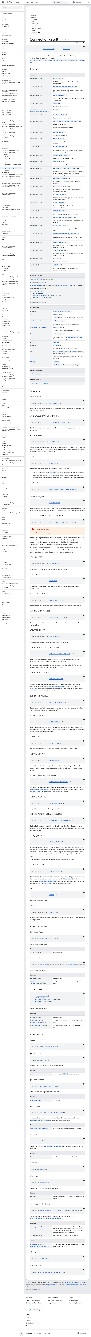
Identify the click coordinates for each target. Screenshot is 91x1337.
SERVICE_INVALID (58, 203)
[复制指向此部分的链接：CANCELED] (41, 457)
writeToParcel (57, 365)
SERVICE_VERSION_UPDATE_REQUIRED (64, 234)
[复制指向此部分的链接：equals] (36, 1040)
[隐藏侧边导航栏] (21, 1334)
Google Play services (47, 11)
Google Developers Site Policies (74, 1284)
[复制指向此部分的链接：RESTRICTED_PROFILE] (49, 696)
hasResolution (57, 334)
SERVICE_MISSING (58, 211)
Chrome (28, 1317)
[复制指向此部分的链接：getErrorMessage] (46, 1080)
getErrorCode (57, 314)
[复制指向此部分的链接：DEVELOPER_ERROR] (48, 497)
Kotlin (78, 42)
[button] (11, 26)
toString (56, 362)
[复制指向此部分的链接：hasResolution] (43, 1134)
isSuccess (56, 345)
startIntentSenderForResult (40, 1120)
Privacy (33, 1333)
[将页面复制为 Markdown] (65, 39)
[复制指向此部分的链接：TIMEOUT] (39, 906)
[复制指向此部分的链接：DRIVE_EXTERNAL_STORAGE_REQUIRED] (64, 516)
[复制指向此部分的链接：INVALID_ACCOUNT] (47, 594)
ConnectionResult (48, 49)
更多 (37, 2)
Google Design (52, 1303)
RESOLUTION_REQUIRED (60, 178)
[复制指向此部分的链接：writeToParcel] (43, 1266)
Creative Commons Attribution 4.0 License (74, 1282)
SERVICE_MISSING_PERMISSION (62, 217)
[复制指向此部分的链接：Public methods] (46, 1035)
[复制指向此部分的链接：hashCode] (40, 1163)
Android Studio (73, 1300)
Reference (29, 2)
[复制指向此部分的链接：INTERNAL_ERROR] (46, 557)
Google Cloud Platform (32, 1323)
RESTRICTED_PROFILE (59, 186)
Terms (28, 1333)
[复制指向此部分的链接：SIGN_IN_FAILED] (45, 836)
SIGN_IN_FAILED (58, 242)
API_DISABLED (57, 78)
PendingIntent (67, 285)
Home (31, 11)
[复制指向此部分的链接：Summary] (40, 69)
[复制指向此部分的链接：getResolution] (43, 1106)
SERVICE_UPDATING (59, 225)
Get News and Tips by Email (33, 1303)
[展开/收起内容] (37, 15)
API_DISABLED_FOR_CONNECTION (63, 87)
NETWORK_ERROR (57, 161)
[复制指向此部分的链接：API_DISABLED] (43, 397)
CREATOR (55, 110)
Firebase (28, 1320)
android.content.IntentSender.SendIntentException (40, 1245)
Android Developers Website (56, 1300)
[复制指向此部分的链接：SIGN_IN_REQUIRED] (48, 865)
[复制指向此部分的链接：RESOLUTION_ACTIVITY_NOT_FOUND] (62, 647)
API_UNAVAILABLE (58, 95)
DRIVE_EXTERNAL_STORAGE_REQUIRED (64, 121)
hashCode (56, 342)
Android (28, 1314)
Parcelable (66, 49)
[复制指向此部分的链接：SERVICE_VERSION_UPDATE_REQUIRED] (64, 814)
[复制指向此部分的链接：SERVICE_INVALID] (46, 737)
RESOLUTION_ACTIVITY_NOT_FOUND (64, 168)
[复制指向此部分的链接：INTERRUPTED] (43, 574)
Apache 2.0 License (50, 1284)
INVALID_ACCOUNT (58, 147)
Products (37, 11)
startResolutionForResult (73, 337)
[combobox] (61, 2)
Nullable (59, 285)
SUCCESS (55, 258)
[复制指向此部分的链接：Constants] (41, 391)
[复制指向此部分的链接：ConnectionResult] (46, 932)
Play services (14, 2)
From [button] (40, 374)
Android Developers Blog (33, 1300)
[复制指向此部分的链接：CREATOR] (39, 483)
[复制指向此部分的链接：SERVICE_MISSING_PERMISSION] (58, 775)
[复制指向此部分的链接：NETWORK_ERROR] (47, 630)
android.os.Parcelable (42, 374)
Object (67, 311)
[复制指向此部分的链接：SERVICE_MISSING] (46, 754)
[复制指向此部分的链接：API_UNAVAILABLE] (46, 435)
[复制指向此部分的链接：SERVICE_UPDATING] (48, 797)
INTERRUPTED (57, 139)
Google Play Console (75, 1303)
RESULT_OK (33, 689)
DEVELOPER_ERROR (58, 115)
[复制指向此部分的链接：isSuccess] (39, 1176)
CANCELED (56, 103)
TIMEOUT (55, 265)
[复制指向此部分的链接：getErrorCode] (43, 1054)
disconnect (53, 472)
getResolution (57, 327)
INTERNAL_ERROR (58, 132)
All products (29, 1326)
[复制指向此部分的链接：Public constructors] (50, 927)
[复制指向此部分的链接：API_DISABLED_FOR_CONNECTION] (60, 416)
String (43, 297)
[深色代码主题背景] (83, 46)
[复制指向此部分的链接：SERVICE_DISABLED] (47, 715)
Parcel (65, 365)
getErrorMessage (58, 321)
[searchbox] (12, 7)
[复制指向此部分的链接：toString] (38, 1252)
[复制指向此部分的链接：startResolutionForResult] (51, 1204)
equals (55, 311)
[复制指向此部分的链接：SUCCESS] (39, 889)
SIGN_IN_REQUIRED (59, 250)
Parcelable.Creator (52, 489)
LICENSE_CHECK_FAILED (60, 155)
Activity (74, 352)
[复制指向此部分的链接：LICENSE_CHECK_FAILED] (52, 611)
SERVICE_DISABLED (59, 194)
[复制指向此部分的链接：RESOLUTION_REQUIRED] (52, 672)
